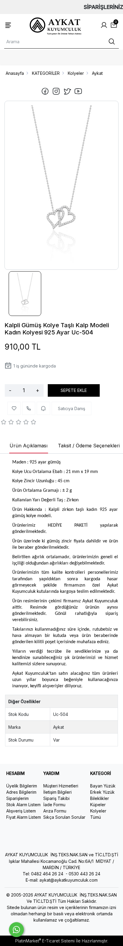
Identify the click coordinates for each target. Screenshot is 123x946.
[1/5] (3, 423)
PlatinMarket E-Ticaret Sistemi (45, 940)
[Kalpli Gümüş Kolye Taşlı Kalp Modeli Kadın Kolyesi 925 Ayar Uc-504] (61, 185)
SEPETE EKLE (74, 390)
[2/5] (7, 423)
